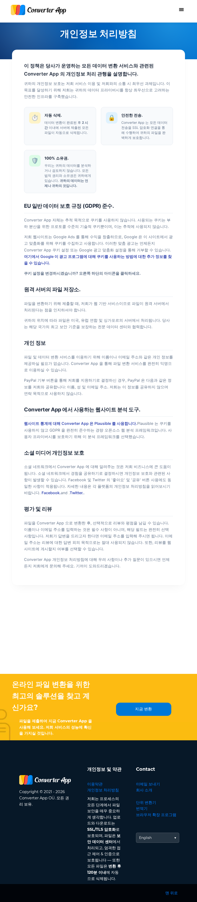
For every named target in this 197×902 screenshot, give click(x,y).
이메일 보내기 (148, 784)
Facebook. (51, 492)
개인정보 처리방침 (103, 790)
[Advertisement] (98, 637)
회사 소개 (144, 790)
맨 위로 (171, 893)
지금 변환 (143, 709)
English (145, 838)
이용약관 (95, 784)
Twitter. (77, 492)
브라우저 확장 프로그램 (156, 815)
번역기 (142, 808)
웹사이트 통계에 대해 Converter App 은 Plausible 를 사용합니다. (80, 423)
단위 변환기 (146, 802)
